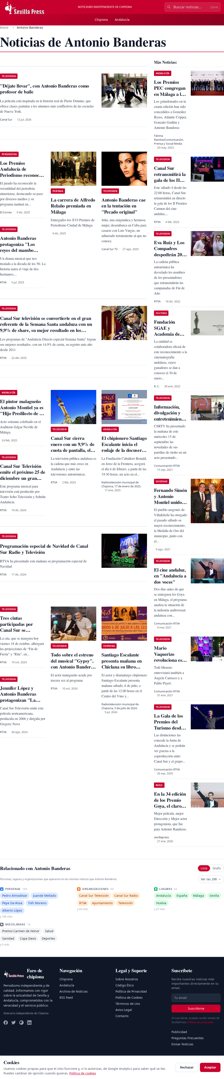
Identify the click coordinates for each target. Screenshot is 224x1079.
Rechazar (187, 1067)
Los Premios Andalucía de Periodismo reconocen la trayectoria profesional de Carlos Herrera (22, 178)
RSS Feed (66, 997)
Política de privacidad (200, 1022)
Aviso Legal (124, 1010)
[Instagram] (21, 1022)
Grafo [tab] (217, 868)
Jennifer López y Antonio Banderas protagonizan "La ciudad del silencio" (19, 697)
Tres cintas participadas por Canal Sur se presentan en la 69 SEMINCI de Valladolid (18, 633)
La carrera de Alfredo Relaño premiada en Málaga (73, 205)
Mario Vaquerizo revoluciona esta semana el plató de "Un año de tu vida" (170, 663)
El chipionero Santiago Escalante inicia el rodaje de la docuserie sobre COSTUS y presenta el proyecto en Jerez (124, 453)
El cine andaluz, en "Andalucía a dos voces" (170, 575)
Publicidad (179, 1032)
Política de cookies (82, 1073)
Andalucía (122, 20)
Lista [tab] (204, 868)
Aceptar (210, 1067)
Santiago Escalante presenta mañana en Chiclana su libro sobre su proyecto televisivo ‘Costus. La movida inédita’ (123, 669)
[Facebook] (6, 1022)
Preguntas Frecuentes (188, 1038)
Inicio (4, 27)
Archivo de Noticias (74, 991)
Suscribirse (196, 1008)
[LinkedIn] (29, 1022)
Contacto (122, 1016)
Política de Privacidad (131, 991)
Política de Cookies (129, 997)
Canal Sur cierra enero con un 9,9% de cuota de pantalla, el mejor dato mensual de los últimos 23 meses (72, 453)
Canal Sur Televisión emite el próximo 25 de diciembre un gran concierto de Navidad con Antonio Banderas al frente (22, 481)
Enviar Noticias (182, 1044)
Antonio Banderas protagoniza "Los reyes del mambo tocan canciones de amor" (18, 250)
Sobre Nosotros (127, 979)
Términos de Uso (128, 1004)
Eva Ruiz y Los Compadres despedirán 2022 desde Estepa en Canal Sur (170, 254)
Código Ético (125, 985)
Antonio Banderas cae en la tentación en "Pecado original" (123, 205)
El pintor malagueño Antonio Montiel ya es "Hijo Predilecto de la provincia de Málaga (22, 410)
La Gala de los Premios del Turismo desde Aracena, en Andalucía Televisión (168, 730)
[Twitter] (13, 1022)
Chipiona (101, 20)
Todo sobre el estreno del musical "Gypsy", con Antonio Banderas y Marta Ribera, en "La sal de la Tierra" (73, 666)
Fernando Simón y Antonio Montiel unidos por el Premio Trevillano (170, 502)
